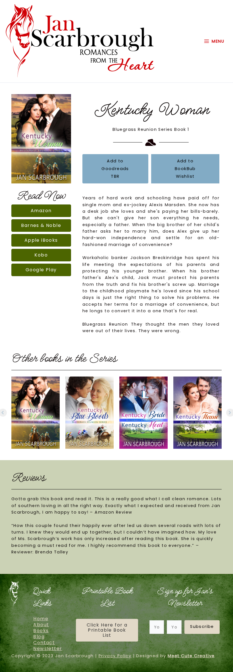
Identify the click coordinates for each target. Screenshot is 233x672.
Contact (44, 643)
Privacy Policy (115, 656)
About (41, 625)
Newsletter (47, 649)
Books (41, 631)
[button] (202, 627)
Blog (39, 637)
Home (40, 619)
